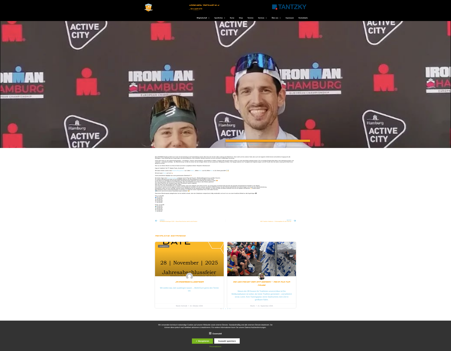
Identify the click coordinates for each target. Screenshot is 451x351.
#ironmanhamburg (172, 178)
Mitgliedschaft (202, 18)
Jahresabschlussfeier (189, 282)
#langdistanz (180, 170)
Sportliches (218, 18)
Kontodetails (303, 18)
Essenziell (217, 334)
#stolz (164, 173)
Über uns (275, 18)
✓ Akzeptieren (202, 341)
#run (211, 170)
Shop (241, 18)
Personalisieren (215, 346)
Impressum (290, 18)
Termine (250, 18)
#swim (192, 170)
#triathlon (174, 170)
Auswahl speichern (227, 341)
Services (261, 18)
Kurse (232, 18)
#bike (200, 170)
